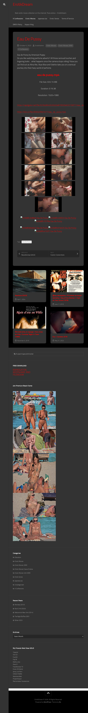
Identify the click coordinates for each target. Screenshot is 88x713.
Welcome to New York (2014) (24, 612)
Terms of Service (68, 19)
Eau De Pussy (26, 242)
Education (18, 557)
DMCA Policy (17, 24)
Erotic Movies (30, 19)
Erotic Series (54, 19)
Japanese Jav (42, 19)
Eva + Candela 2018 (60, 337)
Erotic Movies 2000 (65, 46)
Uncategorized (19, 585)
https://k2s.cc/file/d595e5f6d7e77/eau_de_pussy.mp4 (41, 112)
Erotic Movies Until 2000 (22, 573)
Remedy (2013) (20, 605)
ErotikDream (23, 4)
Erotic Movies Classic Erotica (24, 569)
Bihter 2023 (18, 620)
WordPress (47, 702)
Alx (60, 702)
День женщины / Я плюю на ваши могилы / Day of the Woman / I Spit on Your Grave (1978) (67, 297)
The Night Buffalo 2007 (22, 616)
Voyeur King (29, 24)
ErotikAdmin (39, 46)
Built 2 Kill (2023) (20, 609)
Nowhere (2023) (21, 295)
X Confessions (18, 19)
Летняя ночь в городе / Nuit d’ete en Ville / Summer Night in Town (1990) (29, 334)
